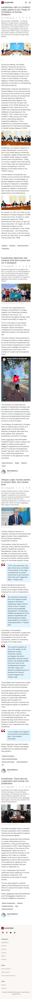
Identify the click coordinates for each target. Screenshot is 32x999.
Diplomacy (4, 245)
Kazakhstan (12, 245)
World (3, 956)
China (16, 906)
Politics (3, 946)
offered (25, 746)
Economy (3, 949)
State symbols (5, 972)
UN (2, 764)
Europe (3, 466)
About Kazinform (6, 968)
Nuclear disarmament (23, 245)
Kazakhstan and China (7, 906)
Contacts (3, 988)
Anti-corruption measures (8, 975)
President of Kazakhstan (8, 756)
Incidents (3, 959)
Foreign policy (5, 248)
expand (11, 896)
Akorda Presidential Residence (9, 759)
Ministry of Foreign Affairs (8, 903)
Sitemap (3, 985)
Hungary (17, 463)
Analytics (3, 952)
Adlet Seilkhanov (12, 470)
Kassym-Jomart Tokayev (8, 762)
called (3, 444)
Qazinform (4, 279)
